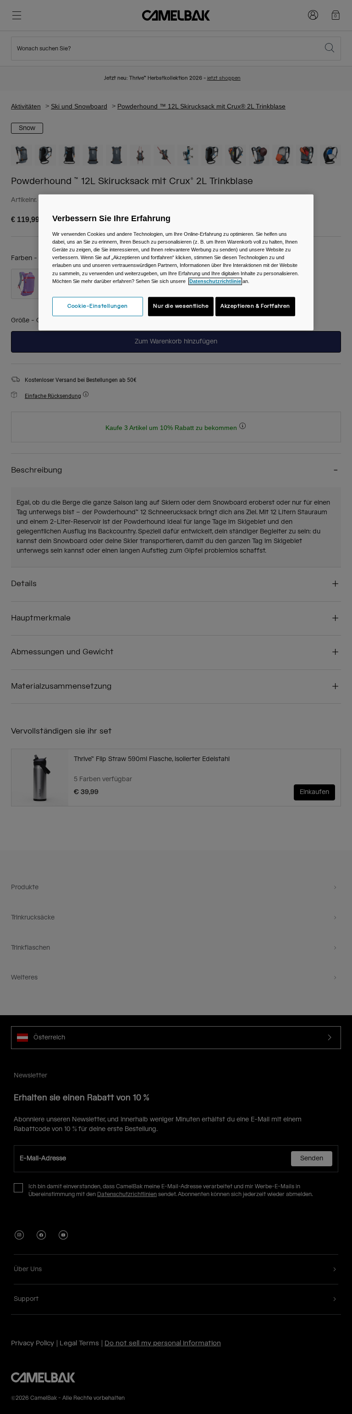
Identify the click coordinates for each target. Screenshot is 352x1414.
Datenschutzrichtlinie (215, 281)
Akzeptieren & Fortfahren (255, 306)
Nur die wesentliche (181, 306)
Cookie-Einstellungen (97, 306)
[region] (176, 262)
